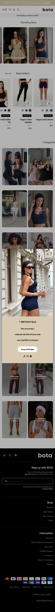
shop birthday (27, 349)
